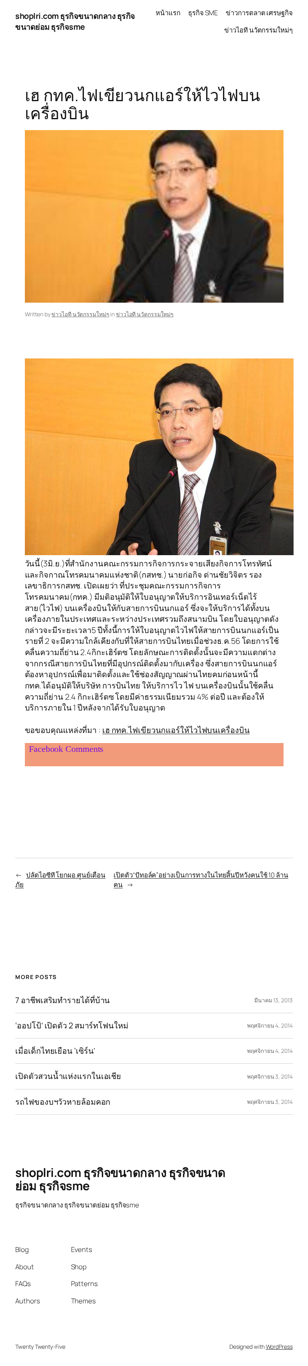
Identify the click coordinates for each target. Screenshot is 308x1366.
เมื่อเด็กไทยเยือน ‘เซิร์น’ (55, 1050)
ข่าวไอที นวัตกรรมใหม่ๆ (80, 314)
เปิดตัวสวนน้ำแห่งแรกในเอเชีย (68, 1076)
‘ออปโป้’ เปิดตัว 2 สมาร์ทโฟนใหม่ (71, 1025)
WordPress (279, 1346)
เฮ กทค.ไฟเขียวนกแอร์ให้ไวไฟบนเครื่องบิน (176, 730)
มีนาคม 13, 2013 (273, 1000)
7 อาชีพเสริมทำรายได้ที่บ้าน (62, 1000)
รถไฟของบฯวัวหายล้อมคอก (62, 1101)
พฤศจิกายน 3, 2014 (269, 1076)
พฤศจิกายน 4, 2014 (269, 1025)
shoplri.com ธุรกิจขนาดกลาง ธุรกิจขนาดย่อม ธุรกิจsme (75, 21)
